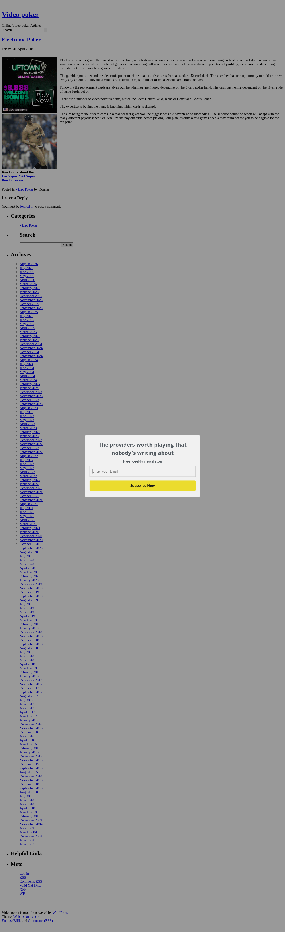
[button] (143, 449)
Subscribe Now (142, 485)
